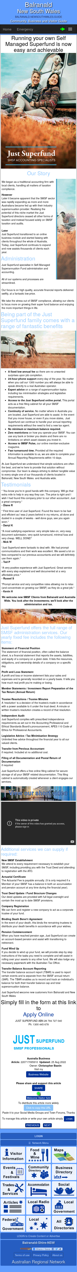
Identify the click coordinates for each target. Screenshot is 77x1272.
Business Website (38, 1074)
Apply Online (38, 1014)
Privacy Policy (41, 1255)
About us (57, 1255)
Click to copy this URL (38, 1107)
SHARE (38, 1088)
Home (7, 29)
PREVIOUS (32, 1125)
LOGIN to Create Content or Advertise (38, 1236)
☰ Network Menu (38, 1143)
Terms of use (22, 1255)
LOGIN (69, 1118)
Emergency (25, 29)
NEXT (47, 1125)
